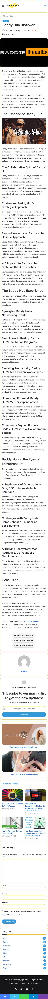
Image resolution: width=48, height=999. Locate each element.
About (17, 983)
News (5, 938)
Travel (5, 968)
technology (7, 964)
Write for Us (35, 983)
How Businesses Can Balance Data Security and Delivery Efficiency (35, 833)
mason (7, 30)
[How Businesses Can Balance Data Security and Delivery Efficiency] (35, 823)
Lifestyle (6, 946)
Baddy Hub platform (24, 635)
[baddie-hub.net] (13, 5)
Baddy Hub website (24, 645)
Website (5, 903)
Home (6, 16)
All (4, 957)
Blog (11, 16)
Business (6, 961)
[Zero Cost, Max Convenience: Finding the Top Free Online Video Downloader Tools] (35, 795)
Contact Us (25, 983)
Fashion (6, 949)
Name (4, 885)
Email (4, 894)
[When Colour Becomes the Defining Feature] (12, 795)
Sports (5, 942)
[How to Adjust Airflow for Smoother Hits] (12, 823)
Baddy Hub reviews (24, 640)
